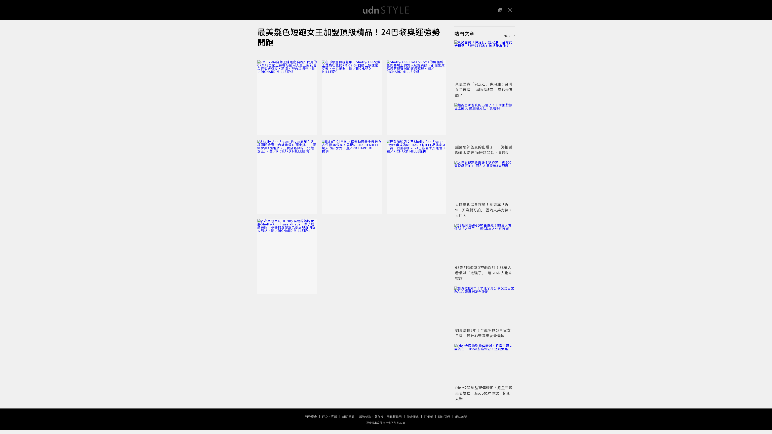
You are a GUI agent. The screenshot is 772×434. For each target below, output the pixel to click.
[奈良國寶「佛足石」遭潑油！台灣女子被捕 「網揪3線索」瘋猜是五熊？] (484, 60)
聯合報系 (413, 416)
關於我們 (444, 416)
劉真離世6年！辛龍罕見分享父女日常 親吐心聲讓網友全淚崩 (483, 333)
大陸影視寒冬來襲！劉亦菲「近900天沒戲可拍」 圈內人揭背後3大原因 (483, 210)
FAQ (325, 416)
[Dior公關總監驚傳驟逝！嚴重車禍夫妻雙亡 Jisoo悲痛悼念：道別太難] (484, 364)
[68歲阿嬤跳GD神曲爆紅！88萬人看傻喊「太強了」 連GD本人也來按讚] (484, 244)
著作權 (379, 416)
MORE (508, 35)
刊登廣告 (311, 416)
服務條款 (365, 416)
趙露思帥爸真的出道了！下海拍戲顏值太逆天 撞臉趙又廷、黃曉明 (483, 149)
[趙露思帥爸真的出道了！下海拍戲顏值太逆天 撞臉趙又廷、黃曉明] (484, 123)
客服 (334, 416)
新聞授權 (348, 416)
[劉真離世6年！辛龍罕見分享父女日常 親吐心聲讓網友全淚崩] (484, 307)
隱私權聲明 (394, 416)
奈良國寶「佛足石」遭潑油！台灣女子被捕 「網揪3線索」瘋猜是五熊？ (484, 89)
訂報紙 (428, 416)
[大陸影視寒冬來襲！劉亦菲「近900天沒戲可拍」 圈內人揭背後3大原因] (484, 181)
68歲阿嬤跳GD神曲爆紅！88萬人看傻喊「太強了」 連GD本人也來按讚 (483, 273)
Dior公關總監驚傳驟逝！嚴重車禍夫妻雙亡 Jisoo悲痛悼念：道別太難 (484, 393)
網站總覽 (461, 416)
